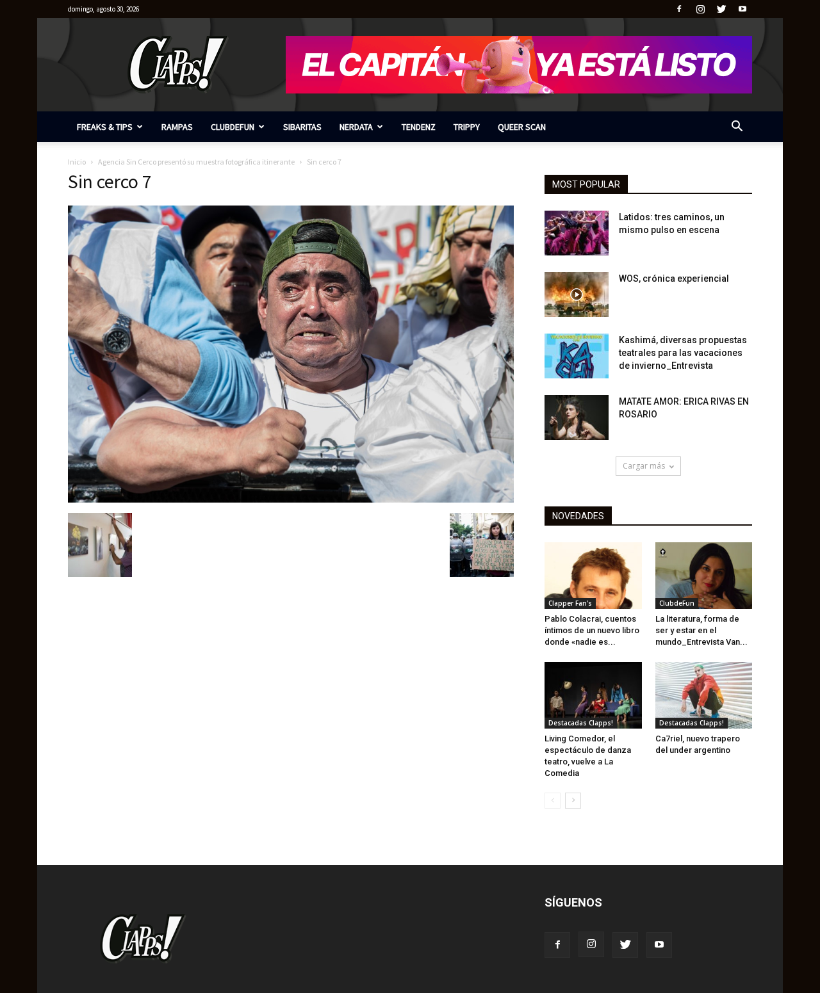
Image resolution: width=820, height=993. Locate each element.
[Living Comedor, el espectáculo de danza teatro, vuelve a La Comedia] (593, 695)
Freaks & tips (105, 127)
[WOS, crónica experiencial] (577, 294)
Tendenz (419, 127)
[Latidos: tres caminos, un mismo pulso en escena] (577, 233)
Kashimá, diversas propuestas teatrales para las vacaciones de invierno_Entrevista (683, 353)
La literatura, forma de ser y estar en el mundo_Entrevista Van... (701, 630)
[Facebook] (679, 9)
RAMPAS (177, 127)
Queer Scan (522, 127)
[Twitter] (721, 9)
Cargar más (644, 465)
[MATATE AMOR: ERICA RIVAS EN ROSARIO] (577, 417)
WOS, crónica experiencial (674, 278)
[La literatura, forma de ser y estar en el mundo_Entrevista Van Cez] (704, 575)
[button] (736, 128)
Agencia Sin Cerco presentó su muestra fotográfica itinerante (196, 161)
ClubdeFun (232, 127)
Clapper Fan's (570, 603)
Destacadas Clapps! (580, 722)
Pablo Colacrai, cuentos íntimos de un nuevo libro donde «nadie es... (592, 630)
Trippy (467, 127)
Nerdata (356, 127)
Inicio (77, 161)
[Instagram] (700, 9)
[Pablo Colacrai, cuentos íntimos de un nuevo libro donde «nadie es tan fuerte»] (593, 575)
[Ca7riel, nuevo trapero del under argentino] (704, 695)
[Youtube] (742, 9)
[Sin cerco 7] (291, 499)
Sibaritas (302, 127)
